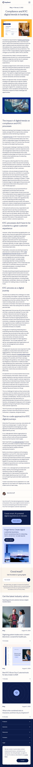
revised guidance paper (23, 354)
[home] (6, 2)
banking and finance (23, 40)
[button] (29, 2)
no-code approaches (18, 442)
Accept (22, 760)
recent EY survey (8, 137)
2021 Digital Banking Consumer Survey (14, 252)
